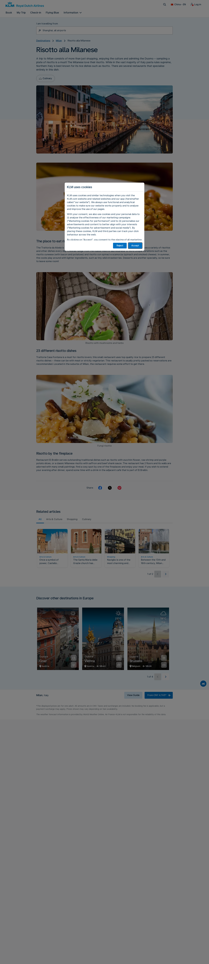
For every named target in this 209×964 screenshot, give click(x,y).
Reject (120, 245)
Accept (135, 245)
